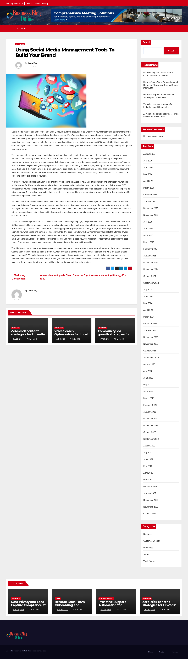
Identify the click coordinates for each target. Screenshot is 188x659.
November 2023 (150, 344)
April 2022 (148, 473)
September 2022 (151, 439)
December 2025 (150, 208)
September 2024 (151, 283)
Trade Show (149, 561)
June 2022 (148, 459)
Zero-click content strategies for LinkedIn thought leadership (28, 334)
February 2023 (150, 405)
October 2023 (149, 351)
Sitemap (45, 4)
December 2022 (150, 419)
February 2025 (150, 249)
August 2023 (149, 364)
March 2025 (148, 242)
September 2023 (151, 357)
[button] (180, 28)
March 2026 (148, 188)
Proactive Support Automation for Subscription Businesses (112, 606)
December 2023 (150, 337)
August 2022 (149, 446)
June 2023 (148, 378)
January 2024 (149, 330)
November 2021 (150, 507)
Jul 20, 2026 (106, 610)
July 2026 (147, 161)
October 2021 (149, 514)
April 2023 (148, 391)
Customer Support (151, 541)
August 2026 (149, 154)
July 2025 (147, 222)
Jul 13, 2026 (149, 610)
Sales (146, 554)
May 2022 (148, 466)
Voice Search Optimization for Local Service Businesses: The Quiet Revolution (71, 335)
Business (147, 534)
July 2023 (147, 371)
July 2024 (147, 290)
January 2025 (149, 256)
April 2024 (148, 310)
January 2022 (149, 493)
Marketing (20, 44)
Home (29, 4)
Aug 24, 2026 (18, 610)
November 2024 (150, 269)
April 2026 (148, 181)
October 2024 (149, 276)
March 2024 (148, 317)
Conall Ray (32, 63)
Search (146, 42)
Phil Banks (31, 339)
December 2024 (150, 262)
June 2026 (148, 167)
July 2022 (147, 452)
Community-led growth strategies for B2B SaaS (114, 334)
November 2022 (150, 425)
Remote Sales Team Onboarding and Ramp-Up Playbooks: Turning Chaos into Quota (160, 85)
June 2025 (148, 229)
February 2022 (150, 486)
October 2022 (149, 432)
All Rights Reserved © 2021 (16, 651)
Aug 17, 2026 (62, 610)
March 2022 (148, 480)
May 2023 (148, 385)
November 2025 (150, 215)
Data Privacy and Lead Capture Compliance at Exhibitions (28, 605)
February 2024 (150, 324)
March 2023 (148, 398)
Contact (37, 4)
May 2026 (148, 174)
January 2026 (149, 201)
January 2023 (149, 412)
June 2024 (148, 296)
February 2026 (150, 195)
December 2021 (150, 500)
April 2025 (148, 235)
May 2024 (148, 303)
